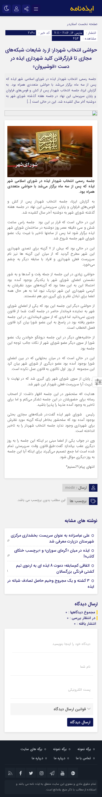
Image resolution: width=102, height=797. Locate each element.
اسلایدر (72, 24)
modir (70, 488)
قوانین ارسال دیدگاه (70, 709)
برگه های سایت (31, 749)
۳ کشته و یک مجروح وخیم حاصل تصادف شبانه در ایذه (50, 583)
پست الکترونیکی (79, 690)
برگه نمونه (84, 749)
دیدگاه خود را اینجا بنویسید (71, 644)
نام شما (85, 666)
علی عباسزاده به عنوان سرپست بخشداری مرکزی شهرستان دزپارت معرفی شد (52, 538)
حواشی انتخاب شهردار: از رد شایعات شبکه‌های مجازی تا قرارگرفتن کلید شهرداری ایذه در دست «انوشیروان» (51, 58)
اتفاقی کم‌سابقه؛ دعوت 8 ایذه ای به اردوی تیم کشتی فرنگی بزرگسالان (55, 568)
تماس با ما (83, 758)
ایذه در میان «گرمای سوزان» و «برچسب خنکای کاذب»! (54, 553)
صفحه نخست (87, 24)
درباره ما (59, 758)
